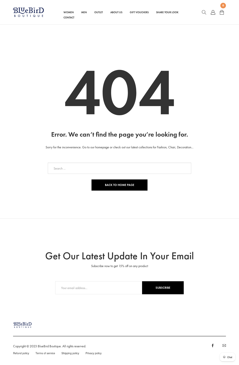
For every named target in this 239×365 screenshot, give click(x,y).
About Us (116, 12)
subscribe (163, 288)
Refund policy (21, 353)
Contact (68, 17)
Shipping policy (70, 353)
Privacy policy (94, 353)
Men (84, 12)
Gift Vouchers (139, 12)
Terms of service (45, 353)
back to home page (119, 185)
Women (68, 12)
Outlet (98, 12)
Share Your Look (167, 12)
